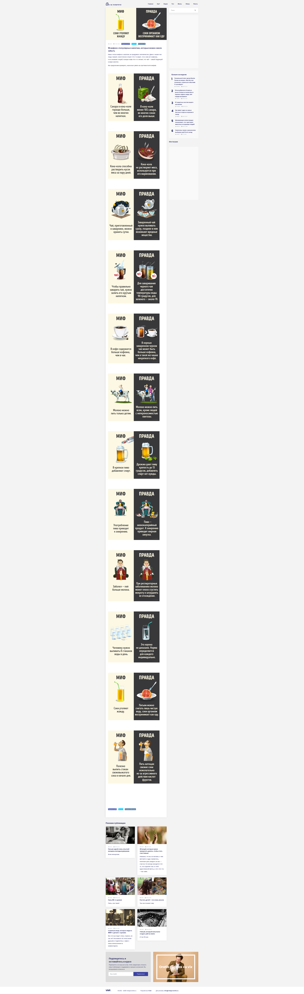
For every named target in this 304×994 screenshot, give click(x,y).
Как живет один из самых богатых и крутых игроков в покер (184, 112)
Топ (173, 4)
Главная (150, 4)
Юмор (188, 4)
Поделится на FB (126, 44)
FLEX (150, 991)
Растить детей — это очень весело (152, 900)
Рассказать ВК (141, 44)
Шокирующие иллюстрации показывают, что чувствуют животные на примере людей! (185, 122)
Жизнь (180, 4)
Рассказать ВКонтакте (130, 809)
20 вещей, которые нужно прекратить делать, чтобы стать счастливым (151, 851)
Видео (166, 4)
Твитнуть (134, 44)
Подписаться (141, 974)
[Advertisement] (136, 796)
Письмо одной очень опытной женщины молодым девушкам (118, 850)
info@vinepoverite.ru (171, 991)
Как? (158, 4)
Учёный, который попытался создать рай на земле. (150, 933)
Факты (195, 4)
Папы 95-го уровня (115, 900)
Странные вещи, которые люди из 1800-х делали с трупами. (120, 932)
